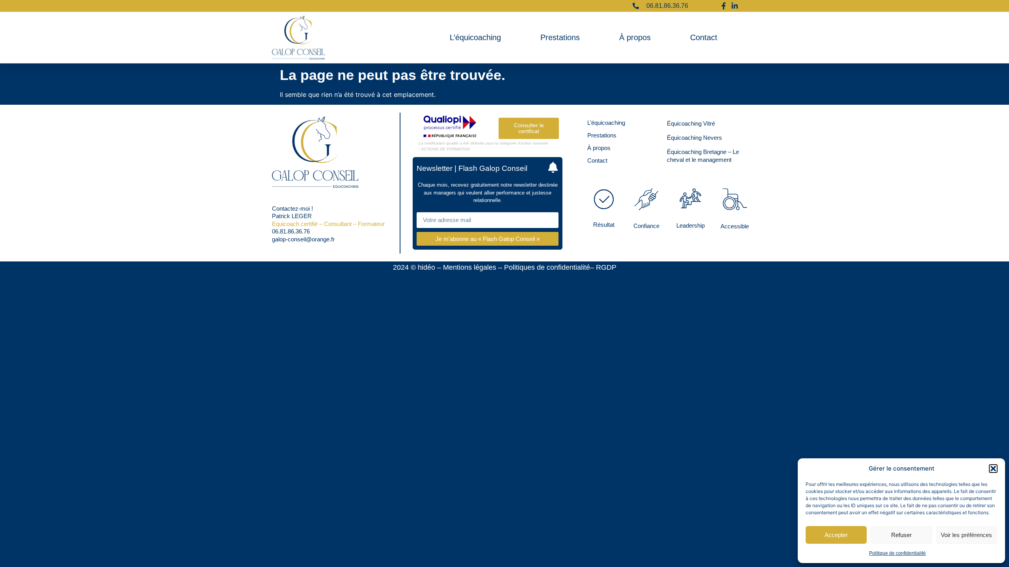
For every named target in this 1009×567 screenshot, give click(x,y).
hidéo (426, 267)
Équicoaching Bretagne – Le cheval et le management (703, 155)
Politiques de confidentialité (547, 267)
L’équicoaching (475, 37)
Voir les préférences (966, 535)
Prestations (560, 37)
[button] (993, 468)
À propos (635, 37)
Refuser (901, 535)
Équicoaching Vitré (691, 123)
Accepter (836, 535)
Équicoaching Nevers (694, 137)
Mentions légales (469, 267)
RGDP (606, 267)
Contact (703, 37)
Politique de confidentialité (897, 553)
